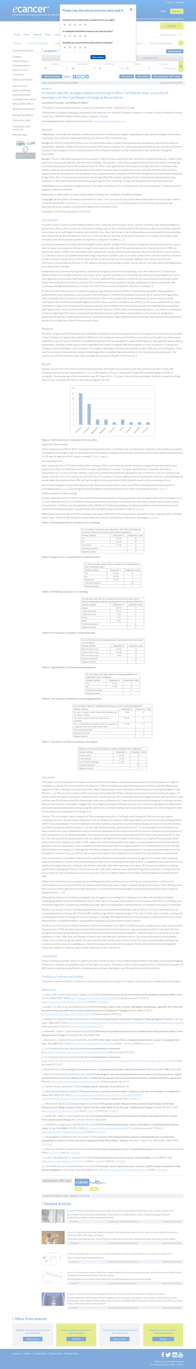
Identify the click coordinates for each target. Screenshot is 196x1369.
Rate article (98, 57)
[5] (85, 25)
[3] (75, 25)
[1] (64, 25)
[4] (80, 25)
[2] (70, 25)
